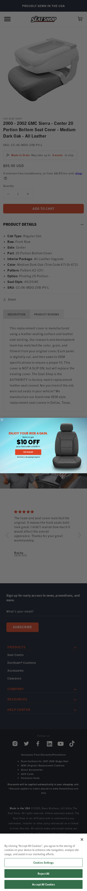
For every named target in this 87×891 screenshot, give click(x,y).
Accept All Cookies (43, 884)
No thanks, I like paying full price (28, 457)
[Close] (82, 839)
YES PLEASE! (28, 452)
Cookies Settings (43, 862)
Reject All (43, 873)
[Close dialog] (2, 419)
